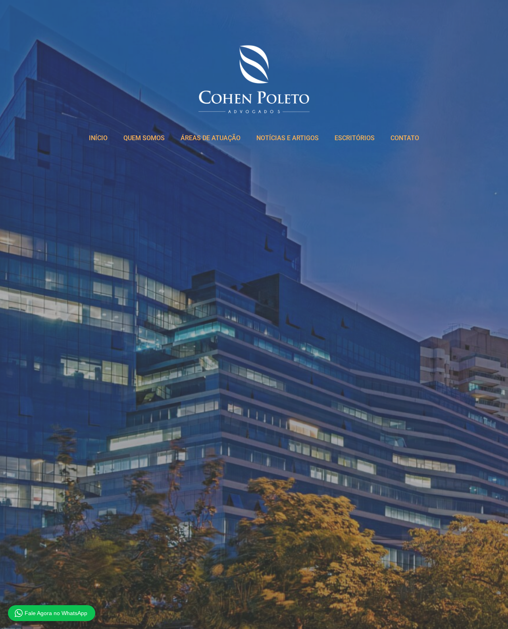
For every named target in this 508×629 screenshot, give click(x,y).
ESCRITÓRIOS (355, 138)
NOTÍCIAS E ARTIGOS (287, 138)
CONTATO (405, 138)
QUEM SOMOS (144, 138)
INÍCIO (98, 138)
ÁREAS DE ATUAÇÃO (211, 138)
